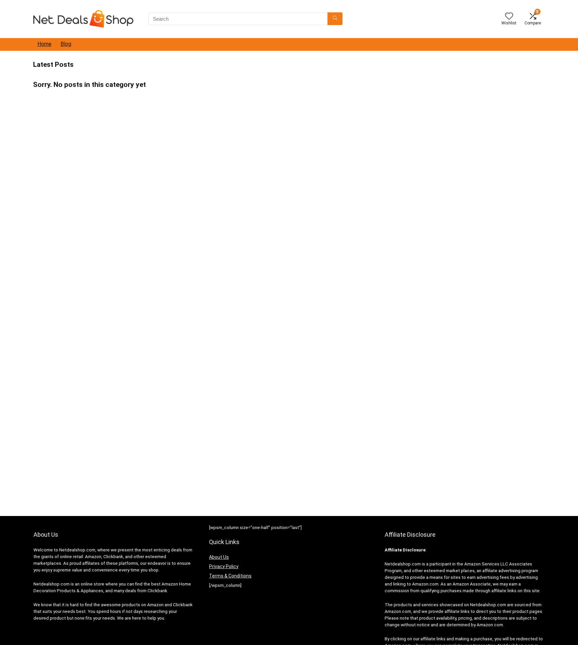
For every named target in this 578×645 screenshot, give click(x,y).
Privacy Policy (223, 566)
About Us (219, 557)
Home (44, 44)
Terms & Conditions (230, 575)
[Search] (335, 18)
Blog (66, 44)
